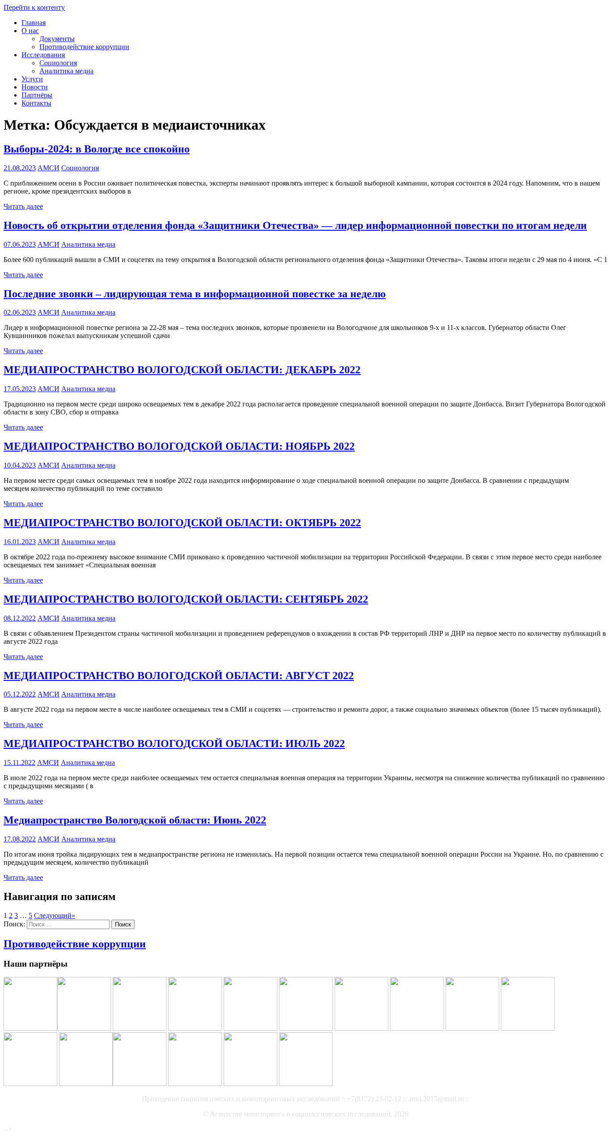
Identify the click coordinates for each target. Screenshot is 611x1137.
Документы (57, 38)
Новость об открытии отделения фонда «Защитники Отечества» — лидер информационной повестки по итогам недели (295, 225)
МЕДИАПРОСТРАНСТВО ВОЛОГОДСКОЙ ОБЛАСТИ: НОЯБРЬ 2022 (179, 446)
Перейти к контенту (34, 7)
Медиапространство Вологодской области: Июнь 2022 (135, 820)
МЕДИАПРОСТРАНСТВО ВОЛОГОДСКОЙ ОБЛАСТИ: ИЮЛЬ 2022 (174, 743)
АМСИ (48, 168)
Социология (58, 63)
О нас (30, 30)
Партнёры (36, 95)
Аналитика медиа (66, 71)
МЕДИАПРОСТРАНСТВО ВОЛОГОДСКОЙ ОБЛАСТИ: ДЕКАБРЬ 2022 (182, 370)
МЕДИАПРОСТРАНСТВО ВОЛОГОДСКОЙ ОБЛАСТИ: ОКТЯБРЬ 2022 (182, 522)
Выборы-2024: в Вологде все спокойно (97, 149)
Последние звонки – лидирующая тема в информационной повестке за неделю (195, 294)
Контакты (36, 103)
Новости (34, 87)
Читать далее (23, 206)
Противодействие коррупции (84, 47)
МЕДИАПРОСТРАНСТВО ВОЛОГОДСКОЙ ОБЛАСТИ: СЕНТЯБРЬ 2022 (186, 599)
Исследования (43, 55)
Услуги (32, 79)
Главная (33, 22)
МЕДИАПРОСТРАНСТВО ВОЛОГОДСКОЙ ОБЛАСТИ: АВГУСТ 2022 (179, 675)
